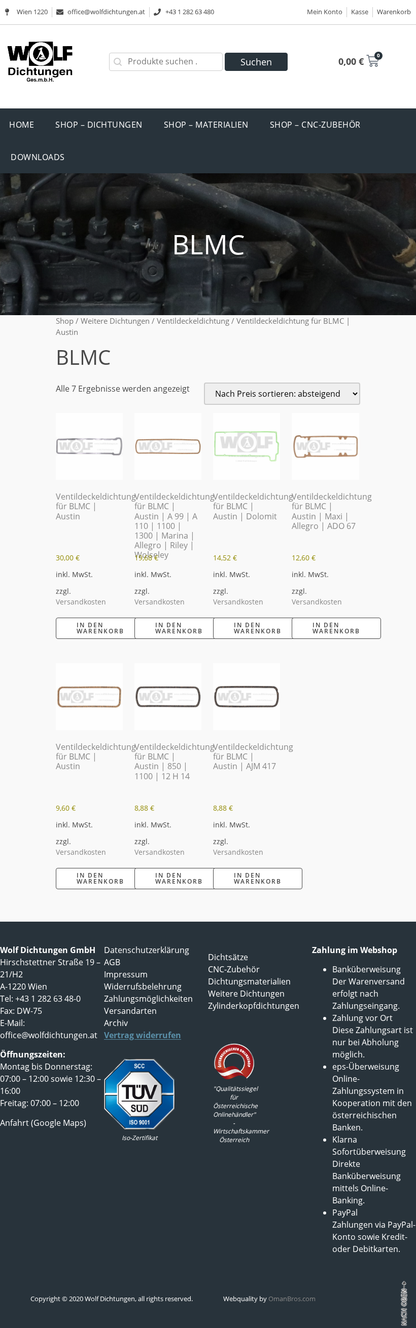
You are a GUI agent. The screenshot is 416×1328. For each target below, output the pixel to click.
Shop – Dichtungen (99, 124)
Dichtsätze (228, 957)
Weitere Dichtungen (115, 321)
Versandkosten (81, 601)
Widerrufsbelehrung (143, 986)
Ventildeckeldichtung (193, 321)
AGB (112, 962)
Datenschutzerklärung (146, 950)
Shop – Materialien (206, 124)
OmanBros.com (292, 1298)
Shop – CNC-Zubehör (315, 124)
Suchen (256, 62)
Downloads (38, 157)
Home (21, 124)
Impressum (126, 974)
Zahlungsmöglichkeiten (148, 998)
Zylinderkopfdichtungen (253, 1005)
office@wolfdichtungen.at (48, 1035)
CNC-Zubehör (234, 969)
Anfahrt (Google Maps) (43, 1122)
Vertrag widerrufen (142, 1035)
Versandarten (130, 1010)
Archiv (116, 1023)
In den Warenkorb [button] (100, 628)
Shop (65, 321)
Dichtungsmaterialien (249, 981)
